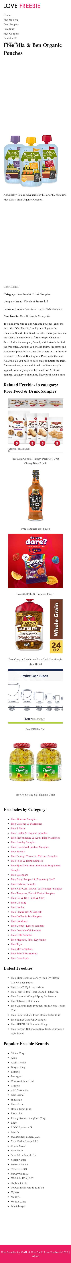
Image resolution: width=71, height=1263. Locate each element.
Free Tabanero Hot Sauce (35, 528)
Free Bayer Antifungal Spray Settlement (33, 996)
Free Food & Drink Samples (33, 294)
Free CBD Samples (21, 935)
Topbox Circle (19, 1183)
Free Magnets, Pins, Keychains (28, 939)
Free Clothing (18, 902)
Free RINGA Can (35, 729)
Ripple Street (18, 1146)
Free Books (17, 907)
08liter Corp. (18, 1053)
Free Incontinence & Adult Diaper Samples (35, 837)
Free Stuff (9, 29)
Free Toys (16, 944)
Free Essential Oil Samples (26, 930)
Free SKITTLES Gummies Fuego (35, 594)
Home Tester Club (21, 1109)
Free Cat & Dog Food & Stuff (27, 897)
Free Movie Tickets (22, 949)
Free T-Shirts (18, 828)
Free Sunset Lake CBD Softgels (29, 1019)
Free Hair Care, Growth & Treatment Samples (36, 888)
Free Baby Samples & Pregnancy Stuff (32, 879)
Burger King (18, 1067)
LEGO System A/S (21, 1127)
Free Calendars (19, 874)
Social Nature (18, 1159)
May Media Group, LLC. (25, 1141)
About (35, 1256)
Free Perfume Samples (23, 884)
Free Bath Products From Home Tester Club (35, 1015)
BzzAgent (16, 1076)
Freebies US (10, 38)
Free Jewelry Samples (23, 842)
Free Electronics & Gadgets (26, 911)
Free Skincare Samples (24, 819)
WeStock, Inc (18, 1201)
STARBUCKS (19, 1169)
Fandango (16, 1099)
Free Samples (11, 24)
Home (7, 15)
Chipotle (16, 1085)
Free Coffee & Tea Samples (26, 916)
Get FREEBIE (11, 286)
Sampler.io (17, 1150)
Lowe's (15, 1132)
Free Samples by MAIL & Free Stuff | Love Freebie (30, 1252)
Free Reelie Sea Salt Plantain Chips (35, 794)
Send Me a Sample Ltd (24, 1155)
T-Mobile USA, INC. (22, 1178)
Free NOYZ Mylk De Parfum (27, 987)
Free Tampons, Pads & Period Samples (33, 893)
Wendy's (16, 1196)
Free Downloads (20, 958)
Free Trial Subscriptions (24, 953)
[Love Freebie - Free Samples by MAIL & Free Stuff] (22, 7)
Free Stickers (18, 851)
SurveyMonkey (19, 1173)
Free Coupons (11, 33)
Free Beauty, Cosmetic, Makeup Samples (34, 856)
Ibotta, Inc (17, 1113)
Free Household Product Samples (30, 847)
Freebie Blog (11, 19)
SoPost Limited (19, 1164)
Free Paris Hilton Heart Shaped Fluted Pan (35, 991)
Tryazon (15, 1192)
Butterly (15, 1071)
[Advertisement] (35, 95)
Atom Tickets (18, 1062)
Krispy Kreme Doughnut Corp (28, 1118)
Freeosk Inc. (18, 1104)
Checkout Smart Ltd (36, 301)
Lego (14, 1122)
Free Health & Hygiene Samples (29, 833)
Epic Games (18, 1095)
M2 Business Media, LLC (25, 1136)
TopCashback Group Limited (27, 1187)
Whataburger (18, 1206)
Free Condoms (19, 921)
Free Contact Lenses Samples (27, 925)
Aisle (14, 1057)
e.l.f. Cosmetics (19, 1090)
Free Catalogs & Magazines (26, 823)
